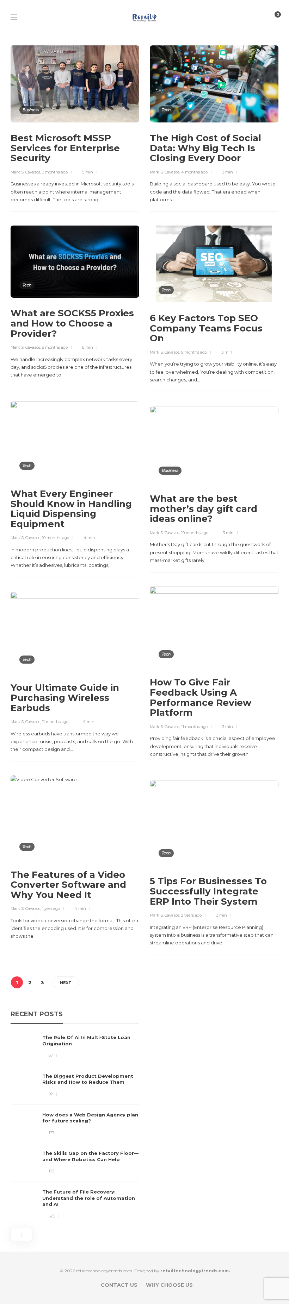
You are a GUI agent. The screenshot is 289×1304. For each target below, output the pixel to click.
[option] (75, 1126)
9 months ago (194, 352)
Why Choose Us (169, 1285)
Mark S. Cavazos (25, 172)
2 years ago (191, 915)
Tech (166, 109)
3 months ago (55, 172)
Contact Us (119, 1285)
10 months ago (55, 537)
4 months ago (194, 172)
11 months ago (194, 726)
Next (66, 982)
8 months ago (55, 347)
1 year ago (51, 908)
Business (31, 109)
